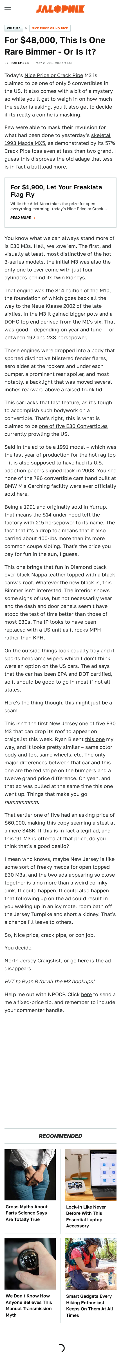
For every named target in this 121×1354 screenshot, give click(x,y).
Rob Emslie (20, 62)
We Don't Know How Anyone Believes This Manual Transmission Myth (29, 1305)
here (83, 961)
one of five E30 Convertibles (73, 426)
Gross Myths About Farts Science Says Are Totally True (27, 1213)
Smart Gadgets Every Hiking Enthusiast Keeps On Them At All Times (89, 1306)
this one (95, 739)
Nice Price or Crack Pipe (53, 75)
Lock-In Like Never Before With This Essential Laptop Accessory (86, 1216)
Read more (20, 217)
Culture (14, 28)
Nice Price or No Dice (50, 28)
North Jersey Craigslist (33, 961)
